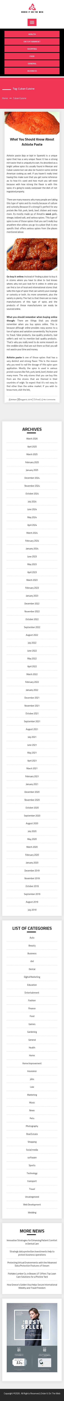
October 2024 (32, 493)
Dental (32, 969)
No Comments (49, 399)
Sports (32, 1165)
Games (32, 1024)
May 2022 (32, 658)
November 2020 (32, 800)
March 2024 (32, 533)
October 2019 (32, 886)
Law (32, 1087)
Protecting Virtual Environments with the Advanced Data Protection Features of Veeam (32, 1264)
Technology (32, 1173)
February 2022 (32, 682)
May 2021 (32, 752)
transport (32, 1181)
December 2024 (32, 478)
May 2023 (32, 564)
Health (32, 34)
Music (32, 1102)
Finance (32, 1008)
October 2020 (32, 807)
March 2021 (32, 768)
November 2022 (32, 611)
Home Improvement (32, 1063)
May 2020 (32, 839)
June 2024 (32, 509)
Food (32, 56)
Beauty (32, 945)
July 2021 (32, 737)
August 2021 (32, 729)
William (14, 399)
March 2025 (32, 454)
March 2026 (32, 438)
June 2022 (32, 650)
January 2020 (32, 862)
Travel (32, 1189)
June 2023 (32, 556)
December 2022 (32, 603)
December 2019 (32, 870)
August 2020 (32, 823)
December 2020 (32, 792)
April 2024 (32, 525)
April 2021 (32, 760)
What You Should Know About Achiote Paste (32, 142)
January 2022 (32, 690)
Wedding (32, 1212)
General (32, 63)
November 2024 (32, 486)
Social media (32, 1149)
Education (32, 985)
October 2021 (32, 713)
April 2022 (32, 666)
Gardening (32, 1032)
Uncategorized (32, 1197)
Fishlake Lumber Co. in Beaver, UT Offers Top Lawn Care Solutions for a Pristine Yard (32, 1275)
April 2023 (32, 572)
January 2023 (32, 595)
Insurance (32, 1071)
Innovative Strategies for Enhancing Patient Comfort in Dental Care (32, 1242)
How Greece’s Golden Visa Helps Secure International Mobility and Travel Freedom (32, 1286)
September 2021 (32, 721)
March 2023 (32, 580)
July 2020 (32, 831)
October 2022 (32, 619)
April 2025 (32, 446)
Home (32, 1055)
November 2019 (32, 878)
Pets (32, 1118)
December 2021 (32, 697)
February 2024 (32, 540)
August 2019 (32, 902)
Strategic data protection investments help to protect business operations (32, 1253)
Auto (32, 937)
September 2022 (32, 627)
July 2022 (32, 642)
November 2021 (32, 705)
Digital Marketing (32, 977)
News (32, 1110)
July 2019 (32, 910)
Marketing (32, 1095)
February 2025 (32, 462)
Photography (32, 1126)
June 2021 (32, 745)
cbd (32, 961)
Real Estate (32, 1134)
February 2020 (32, 855)
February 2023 (32, 588)
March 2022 (32, 674)
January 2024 (32, 548)
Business (32, 70)
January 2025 (32, 470)
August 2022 (32, 635)
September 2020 (32, 815)
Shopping (32, 48)
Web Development (32, 1204)
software (32, 1157)
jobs (32, 1079)
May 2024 (32, 517)
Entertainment (32, 41)
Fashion (32, 1000)
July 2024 (32, 501)
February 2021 (32, 776)
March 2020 (32, 847)
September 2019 (32, 894)
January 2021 (32, 784)
